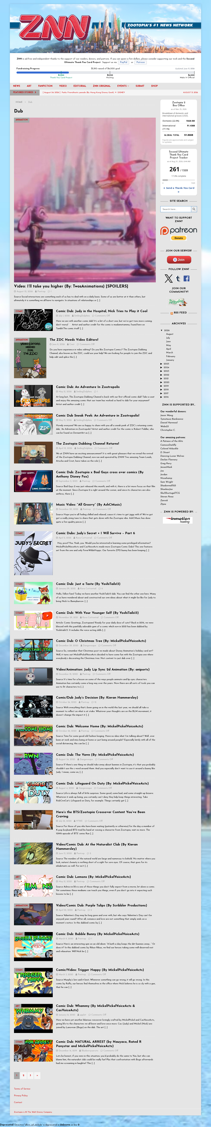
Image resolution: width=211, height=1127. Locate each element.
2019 (166, 386)
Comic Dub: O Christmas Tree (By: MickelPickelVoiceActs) (101, 641)
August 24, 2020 (67, 759)
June (168, 341)
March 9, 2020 (66, 939)
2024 (166, 367)
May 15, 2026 (65, 420)
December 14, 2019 (68, 1051)
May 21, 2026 (65, 392)
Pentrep (41, 291)
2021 (166, 378)
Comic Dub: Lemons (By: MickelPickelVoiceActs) (93, 877)
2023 (166, 371)
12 (95, 702)
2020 (166, 382)
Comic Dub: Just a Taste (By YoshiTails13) (88, 584)
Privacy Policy (21, 1096)
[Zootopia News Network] (105, 51)
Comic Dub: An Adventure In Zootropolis (88, 387)
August (169, 334)
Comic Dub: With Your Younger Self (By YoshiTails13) (97, 613)
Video (63, 86)
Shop (154, 86)
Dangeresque (89, 646)
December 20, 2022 (68, 509)
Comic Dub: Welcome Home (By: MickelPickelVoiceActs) (99, 726)
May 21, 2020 (65, 881)
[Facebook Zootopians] (177, 304)
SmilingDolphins (82, 316)
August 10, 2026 (25, 291)
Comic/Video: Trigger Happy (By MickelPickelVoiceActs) (100, 970)
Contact (18, 1102)
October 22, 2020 (67, 731)
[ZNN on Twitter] (169, 281)
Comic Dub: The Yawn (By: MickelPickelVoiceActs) (95, 755)
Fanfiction (45, 86)
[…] (98, 300)
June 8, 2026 (58, 344)
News (16, 86)
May (168, 345)
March (169, 352)
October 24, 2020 (67, 702)
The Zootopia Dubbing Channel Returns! (87, 443)
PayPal (123, 62)
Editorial (80, 86)
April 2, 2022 (65, 538)
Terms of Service (22, 1089)
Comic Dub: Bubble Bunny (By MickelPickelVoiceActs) (97, 934)
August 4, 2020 (66, 788)
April (168, 349)
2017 (166, 393)
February (170, 356)
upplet (83, 1015)
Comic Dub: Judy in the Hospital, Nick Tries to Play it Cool (101, 311)
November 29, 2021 (68, 617)
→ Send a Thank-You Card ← (178, 189)
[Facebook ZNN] (186, 281)
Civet (72, 344)
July (168, 338)
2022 (166, 375)
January (170, 360)
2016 (166, 397)
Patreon (140, 62)
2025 (166, 364)
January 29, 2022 (67, 589)
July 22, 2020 (65, 821)
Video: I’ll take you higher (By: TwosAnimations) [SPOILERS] (71, 286)
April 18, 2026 (65, 448)
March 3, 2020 (66, 975)
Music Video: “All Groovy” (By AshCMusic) (88, 504)
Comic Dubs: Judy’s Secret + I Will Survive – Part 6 (95, 533)
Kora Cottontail (84, 538)
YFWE (79, 821)
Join (181, 260)
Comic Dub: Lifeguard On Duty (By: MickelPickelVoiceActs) (102, 783)
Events (122, 86)
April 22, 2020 (66, 910)
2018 (166, 389)
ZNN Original (102, 86)
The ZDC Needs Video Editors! (74, 340)
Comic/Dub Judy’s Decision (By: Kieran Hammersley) (97, 697)
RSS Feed (180, 312)
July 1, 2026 (64, 316)
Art (29, 86)
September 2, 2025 (68, 481)
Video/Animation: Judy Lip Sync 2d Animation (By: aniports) (103, 669)
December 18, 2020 (68, 674)
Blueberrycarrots (90, 1051)
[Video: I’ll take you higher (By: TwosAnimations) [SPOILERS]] (85, 200)
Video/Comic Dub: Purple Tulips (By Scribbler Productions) (101, 905)
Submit (140, 86)
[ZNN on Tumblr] (177, 281)
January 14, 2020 (67, 1015)
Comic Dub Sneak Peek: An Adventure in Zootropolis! (97, 415)
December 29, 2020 (68, 646)
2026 (167, 330)
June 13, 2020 (65, 853)
